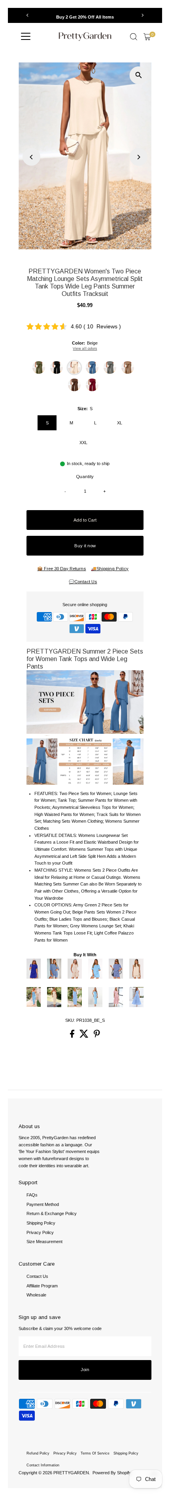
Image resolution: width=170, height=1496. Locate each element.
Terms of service (95, 1453)
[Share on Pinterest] (97, 1036)
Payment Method (42, 1204)
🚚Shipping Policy (109, 569)
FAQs (32, 1195)
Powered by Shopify (112, 1472)
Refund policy (37, 1453)
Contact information (42, 1465)
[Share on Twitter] (84, 1036)
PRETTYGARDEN (71, 1472)
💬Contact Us (83, 582)
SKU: (70, 1020)
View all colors (85, 348)
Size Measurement (44, 1241)
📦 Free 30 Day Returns (61, 569)
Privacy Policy (40, 1232)
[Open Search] (133, 36)
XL (119, 422)
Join (85, 1369)
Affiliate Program (42, 1285)
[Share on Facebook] (73, 1036)
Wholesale (36, 1295)
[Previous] (27, 15)
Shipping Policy (40, 1223)
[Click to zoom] (138, 75)
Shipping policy (125, 1453)
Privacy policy (65, 1453)
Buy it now (85, 545)
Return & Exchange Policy (51, 1213)
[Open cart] (147, 36)
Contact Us (37, 1276)
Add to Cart (85, 520)
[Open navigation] (26, 37)
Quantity (85, 476)
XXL (83, 442)
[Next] (142, 15)
